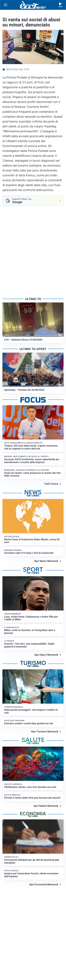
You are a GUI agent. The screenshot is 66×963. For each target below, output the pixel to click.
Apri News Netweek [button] (46, 560)
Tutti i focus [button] (51, 483)
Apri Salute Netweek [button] (45, 805)
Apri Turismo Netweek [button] (44, 731)
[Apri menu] (5, 5)
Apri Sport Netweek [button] (46, 654)
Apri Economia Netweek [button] (43, 884)
